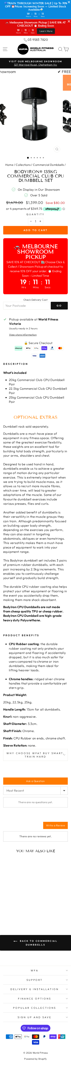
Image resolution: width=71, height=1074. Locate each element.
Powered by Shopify (35, 1058)
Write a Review (55, 825)
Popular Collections (34, 1007)
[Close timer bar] (69, 2)
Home (9, 165)
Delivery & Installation (34, 989)
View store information (23, 334)
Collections (23, 165)
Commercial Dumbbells (48, 165)
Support (35, 979)
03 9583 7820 (38, 39)
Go (59, 305)
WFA (34, 970)
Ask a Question (35, 781)
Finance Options (34, 998)
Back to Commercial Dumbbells (38, 943)
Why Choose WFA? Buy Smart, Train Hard (35, 755)
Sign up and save (34, 1017)
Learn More (46, 31)
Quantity (35, 214)
